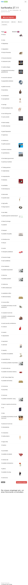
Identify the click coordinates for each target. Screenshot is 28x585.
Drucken (14, 21)
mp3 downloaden (6, 21)
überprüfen (5, 24)
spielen (20, 21)
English (3, 482)
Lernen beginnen (9, 17)
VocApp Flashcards (5, 583)
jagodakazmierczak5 (5, 11)
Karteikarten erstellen (21, 482)
